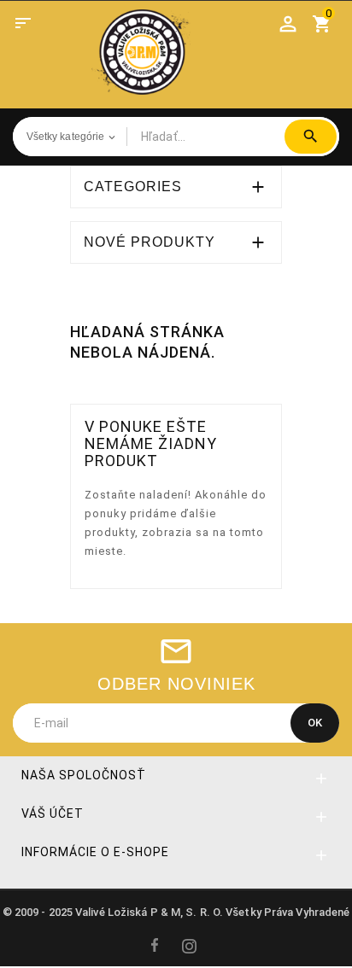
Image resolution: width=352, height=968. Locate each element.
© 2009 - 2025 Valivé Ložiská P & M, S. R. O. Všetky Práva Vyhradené (176, 912)
